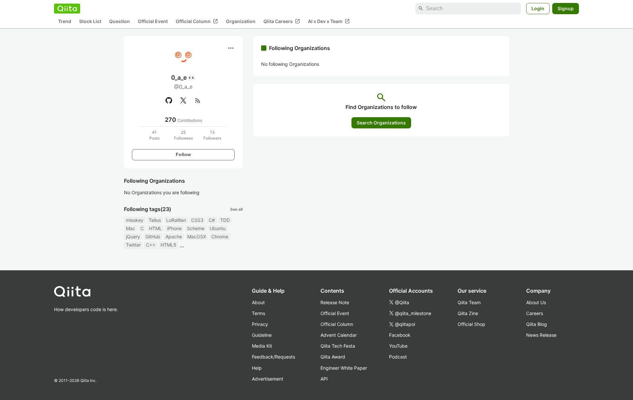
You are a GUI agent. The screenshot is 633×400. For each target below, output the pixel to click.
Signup (566, 8)
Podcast (398, 357)
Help (257, 368)
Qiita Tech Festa (337, 346)
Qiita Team (469, 302)
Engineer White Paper (343, 368)
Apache (174, 236)
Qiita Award (332, 357)
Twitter (133, 245)
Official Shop (471, 324)
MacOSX (196, 236)
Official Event (153, 21)
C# (212, 220)
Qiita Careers (281, 21)
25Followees (183, 135)
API (324, 379)
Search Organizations (381, 122)
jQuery (133, 236)
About (258, 302)
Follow (183, 154)
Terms (258, 313)
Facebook (399, 335)
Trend (64, 21)
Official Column (197, 21)
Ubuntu (218, 228)
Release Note (334, 302)
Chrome (219, 236)
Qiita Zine (468, 313)
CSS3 (197, 220)
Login (537, 8)
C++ (150, 245)
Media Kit (262, 346)
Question (119, 21)
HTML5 (168, 245)
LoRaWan (176, 220)
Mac (130, 228)
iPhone (174, 228)
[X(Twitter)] (183, 100)
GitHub (152, 236)
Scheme (195, 228)
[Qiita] (67, 8)
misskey (134, 220)
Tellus (155, 220)
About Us (536, 302)
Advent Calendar (338, 335)
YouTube (398, 346)
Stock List (90, 21)
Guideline (262, 335)
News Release (541, 335)
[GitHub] (169, 100)
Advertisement (267, 379)
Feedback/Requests (273, 357)
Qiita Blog (536, 324)
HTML (155, 228)
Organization (241, 21)
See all (236, 209)
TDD (225, 220)
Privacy (260, 324)
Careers (534, 313)
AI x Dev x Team (329, 21)
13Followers (212, 135)
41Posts (154, 135)
